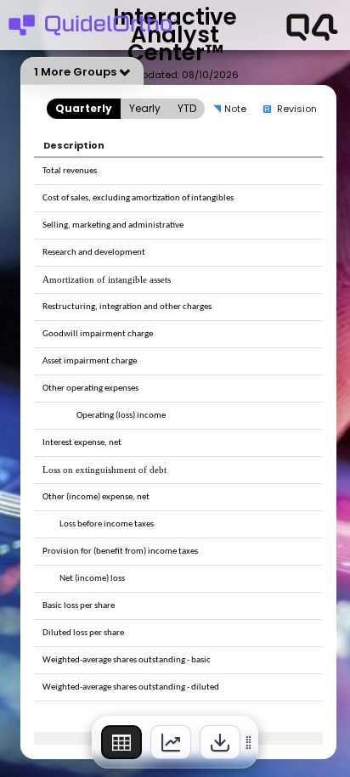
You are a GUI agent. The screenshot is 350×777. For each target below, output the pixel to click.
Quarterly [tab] (83, 108)
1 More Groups (75, 72)
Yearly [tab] (145, 108)
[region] (175, 742)
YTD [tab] (187, 108)
